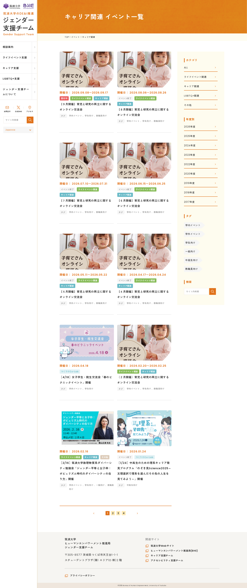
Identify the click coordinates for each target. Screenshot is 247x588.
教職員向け (191, 269)
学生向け (190, 242)
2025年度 (189, 136)
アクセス (29, 111)
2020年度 (189, 174)
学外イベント (192, 234)
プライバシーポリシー (82, 575)
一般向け (190, 251)
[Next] (137, 513)
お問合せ (7, 111)
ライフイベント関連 (195, 77)
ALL (186, 67)
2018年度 (189, 192)
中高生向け (191, 260)
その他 (188, 105)
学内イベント (192, 225)
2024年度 (189, 145)
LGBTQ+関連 (191, 96)
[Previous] (94, 513)
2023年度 (189, 155)
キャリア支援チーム (162, 555)
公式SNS (18, 111)
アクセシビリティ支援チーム (167, 560)
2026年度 (189, 126)
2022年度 (189, 164)
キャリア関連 (191, 86)
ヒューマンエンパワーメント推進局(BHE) (174, 550)
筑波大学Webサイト (162, 546)
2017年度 (189, 202)
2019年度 (189, 183)
